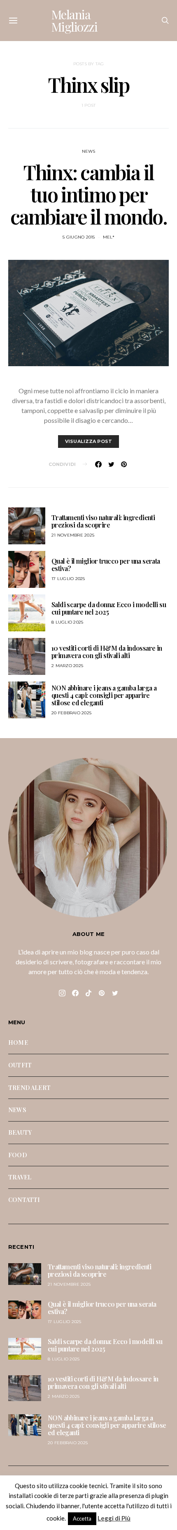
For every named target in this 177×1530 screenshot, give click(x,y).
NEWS (88, 151)
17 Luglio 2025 (68, 578)
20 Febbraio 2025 (71, 713)
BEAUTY (20, 1132)
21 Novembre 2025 (72, 535)
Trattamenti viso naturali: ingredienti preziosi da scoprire (103, 521)
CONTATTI (24, 1199)
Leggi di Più (114, 1518)
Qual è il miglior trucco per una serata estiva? (105, 565)
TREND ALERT (29, 1087)
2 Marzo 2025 (67, 665)
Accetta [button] (82, 1518)
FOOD (17, 1155)
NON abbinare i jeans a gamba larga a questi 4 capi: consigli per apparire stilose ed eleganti (103, 695)
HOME (18, 1042)
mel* (108, 237)
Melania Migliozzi (74, 20)
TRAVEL (19, 1177)
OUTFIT (20, 1065)
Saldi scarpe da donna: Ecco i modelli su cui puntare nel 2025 (108, 608)
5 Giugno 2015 (79, 237)
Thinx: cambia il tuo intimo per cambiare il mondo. (88, 194)
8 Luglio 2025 (67, 622)
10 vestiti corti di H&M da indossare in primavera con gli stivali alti (106, 652)
